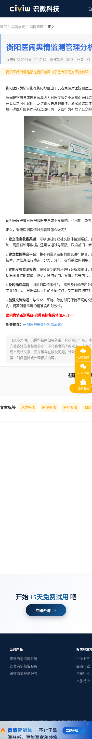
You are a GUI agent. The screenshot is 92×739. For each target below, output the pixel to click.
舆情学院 (18, 27)
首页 (3, 27)
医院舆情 (49, 407)
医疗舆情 (70, 407)
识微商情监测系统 (23, 659)
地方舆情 (28, 407)
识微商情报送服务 (23, 673)
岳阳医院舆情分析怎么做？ (43, 324)
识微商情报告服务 (23, 666)
